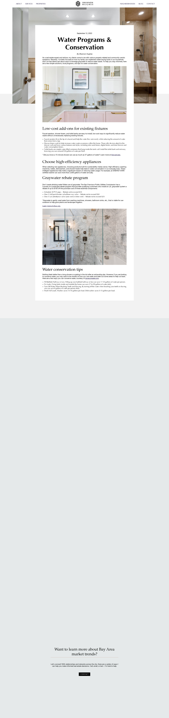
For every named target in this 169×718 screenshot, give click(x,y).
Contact (151, 4)
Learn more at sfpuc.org (51, 206)
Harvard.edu (115, 155)
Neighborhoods (127, 4)
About (19, 4)
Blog (141, 4)
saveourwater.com (92, 278)
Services (29, 4)
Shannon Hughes (84, 4)
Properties (41, 4)
